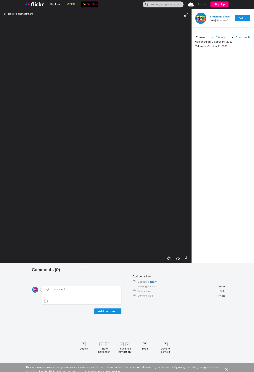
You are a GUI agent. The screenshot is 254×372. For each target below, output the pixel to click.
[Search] (146, 4)
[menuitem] (89, 4)
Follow (243, 18)
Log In (202, 4)
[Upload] (191, 4)
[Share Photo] (177, 258)
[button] (226, 369)
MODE (71, 4)
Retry (83, 267)
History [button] (152, 281)
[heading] (34, 4)
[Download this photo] (186, 258)
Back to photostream (20, 13)
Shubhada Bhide (220, 16)
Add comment (108, 311)
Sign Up (219, 4)
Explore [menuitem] (55, 4)
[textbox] (167, 4)
